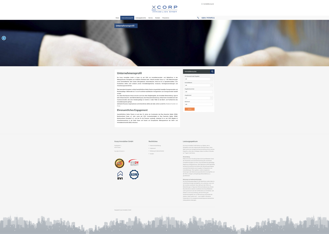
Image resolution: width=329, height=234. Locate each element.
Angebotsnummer (189, 89)
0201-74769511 (208, 18)
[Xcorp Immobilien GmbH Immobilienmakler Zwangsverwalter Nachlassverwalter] (164, 9)
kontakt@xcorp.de (208, 4)
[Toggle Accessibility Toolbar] (4, 38)
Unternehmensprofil (127, 18)
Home (117, 18)
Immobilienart (188, 82)
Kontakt (157, 18)
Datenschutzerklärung (155, 145)
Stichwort (187, 101)
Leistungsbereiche (141, 18)
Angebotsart (188, 95)
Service (150, 18)
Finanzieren (165, 18)
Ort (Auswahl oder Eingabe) (192, 76)
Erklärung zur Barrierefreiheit (157, 151)
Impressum (153, 148)
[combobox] (199, 79)
